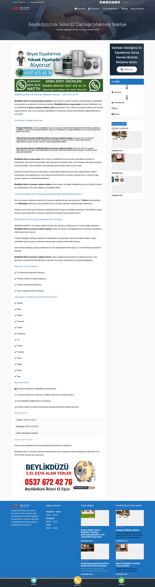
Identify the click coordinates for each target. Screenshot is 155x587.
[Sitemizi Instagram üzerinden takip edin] (107, 2)
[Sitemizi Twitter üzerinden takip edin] (104, 2)
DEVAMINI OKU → (118, 151)
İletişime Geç (128, 69)
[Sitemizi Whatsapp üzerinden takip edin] (116, 2)
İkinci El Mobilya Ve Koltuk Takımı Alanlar (128, 564)
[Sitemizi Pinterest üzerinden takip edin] (113, 2)
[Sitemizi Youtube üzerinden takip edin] (110, 2)
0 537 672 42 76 (19, 2)
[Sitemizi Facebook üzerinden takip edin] (101, 2)
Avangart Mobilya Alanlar (127, 530)
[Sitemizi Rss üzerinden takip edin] (119, 2)
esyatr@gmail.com (37, 2)
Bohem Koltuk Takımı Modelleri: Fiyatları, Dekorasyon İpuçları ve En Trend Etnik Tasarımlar (93, 533)
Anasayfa (59, 30)
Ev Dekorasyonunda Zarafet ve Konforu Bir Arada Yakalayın (95, 564)
